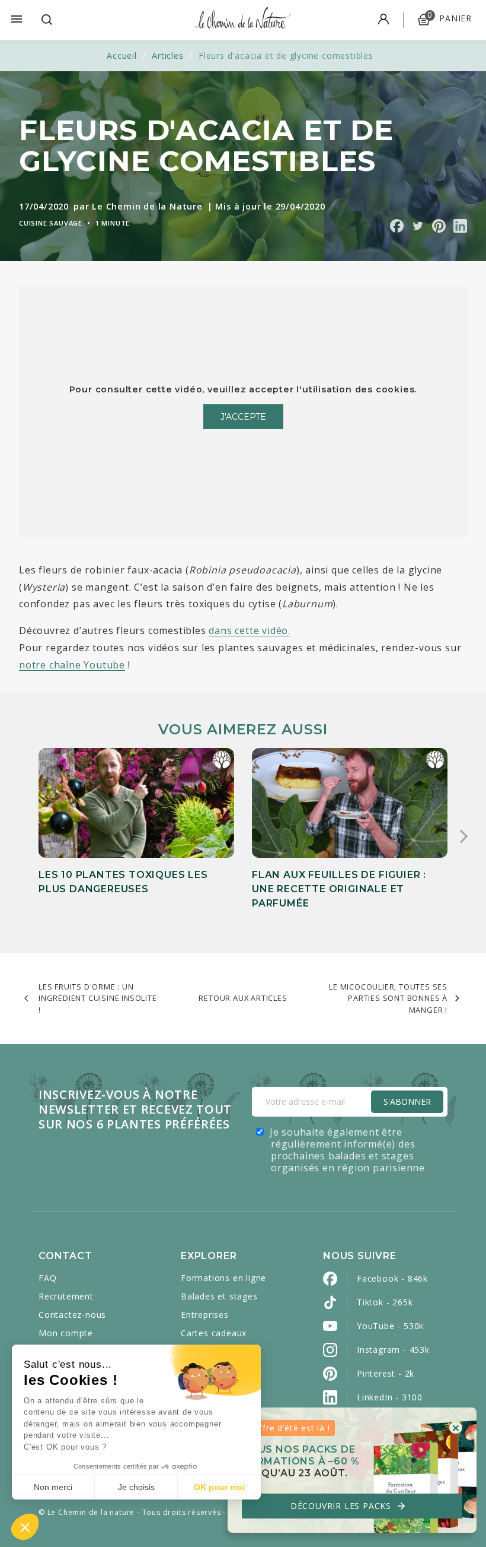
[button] (25, 1527)
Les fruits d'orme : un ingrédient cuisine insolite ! (98, 998)
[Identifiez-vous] (383, 20)
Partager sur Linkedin (460, 226)
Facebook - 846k (392, 1278)
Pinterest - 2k (385, 1373)
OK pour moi (219, 1487)
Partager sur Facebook (397, 226)
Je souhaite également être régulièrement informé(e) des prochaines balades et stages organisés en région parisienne (347, 1150)
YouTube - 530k (390, 1326)
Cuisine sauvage (50, 222)
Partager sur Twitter (417, 226)
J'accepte (243, 416)
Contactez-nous (72, 1314)
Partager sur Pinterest (439, 226)
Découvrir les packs (348, 1505)
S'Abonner (407, 1101)
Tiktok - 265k (385, 1302)
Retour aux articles (243, 998)
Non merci (53, 1487)
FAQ (47, 1277)
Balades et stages (219, 1296)
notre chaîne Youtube (72, 664)
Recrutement (66, 1296)
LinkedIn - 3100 (390, 1397)
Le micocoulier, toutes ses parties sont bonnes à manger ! (388, 998)
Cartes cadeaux (214, 1333)
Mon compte (66, 1333)
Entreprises (205, 1314)
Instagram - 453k (393, 1349)
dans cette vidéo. (249, 630)
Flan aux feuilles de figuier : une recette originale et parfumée (339, 889)
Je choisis (136, 1487)
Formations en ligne (223, 1277)
